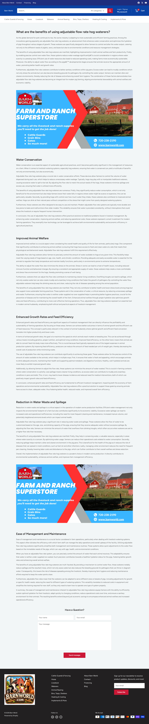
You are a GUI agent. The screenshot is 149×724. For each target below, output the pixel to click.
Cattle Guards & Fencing (13, 19)
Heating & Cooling (99, 19)
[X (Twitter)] (142, 3)
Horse (29, 19)
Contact (19, 3)
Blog (34, 3)
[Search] (110, 10)
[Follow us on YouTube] (60, 717)
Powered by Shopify (11, 716)
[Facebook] (139, 3)
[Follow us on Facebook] (52, 717)
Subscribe (121, 692)
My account (122, 12)
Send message (74, 655)
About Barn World (8, 3)
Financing (27, 3)
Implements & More (118, 19)
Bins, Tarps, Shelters (81, 19)
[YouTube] (146, 3)
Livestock (39, 19)
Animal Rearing (63, 19)
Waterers (50, 19)
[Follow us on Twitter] (56, 717)
